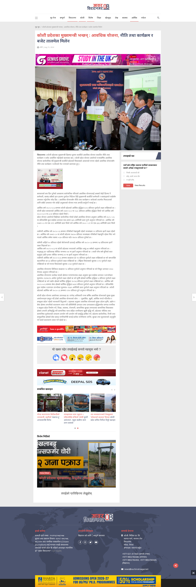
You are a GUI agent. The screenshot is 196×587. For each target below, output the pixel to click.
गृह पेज (53, 17)
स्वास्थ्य (124, 17)
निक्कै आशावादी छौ (132, 172)
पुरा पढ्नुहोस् (57, 551)
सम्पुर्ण (62, 17)
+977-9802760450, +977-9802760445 (139, 560)
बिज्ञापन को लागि (84, 535)
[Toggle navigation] (36, 17)
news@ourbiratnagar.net (136, 569)
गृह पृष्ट (37, 27)
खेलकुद (108, 17)
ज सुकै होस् (130, 180)
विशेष (90, 17)
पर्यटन (143, 17)
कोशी (82, 17)
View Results (140, 185)
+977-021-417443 (130, 553)
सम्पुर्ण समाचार (99, 535)
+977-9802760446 (130, 557)
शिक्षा (99, 17)
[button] (75, 428)
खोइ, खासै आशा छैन (133, 176)
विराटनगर (72, 17)
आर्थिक (134, 17)
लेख (116, 17)
